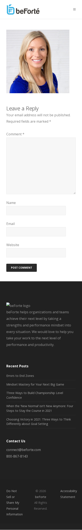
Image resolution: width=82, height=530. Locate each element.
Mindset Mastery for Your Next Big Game (35, 384)
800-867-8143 (17, 456)
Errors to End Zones (20, 376)
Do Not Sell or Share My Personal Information (14, 502)
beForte (40, 497)
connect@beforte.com (23, 449)
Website (12, 245)
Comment (15, 134)
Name (11, 202)
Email (10, 223)
